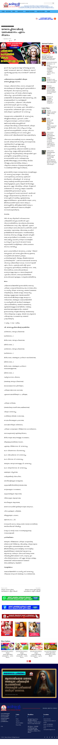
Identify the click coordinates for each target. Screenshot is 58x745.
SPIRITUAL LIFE (50, 96)
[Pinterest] (18, 581)
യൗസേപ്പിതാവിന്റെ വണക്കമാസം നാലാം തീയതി (50, 654)
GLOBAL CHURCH (50, 150)
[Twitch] (52, 737)
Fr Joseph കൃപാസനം (46, 54)
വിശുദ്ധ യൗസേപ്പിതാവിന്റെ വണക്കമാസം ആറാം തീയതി (32, 590)
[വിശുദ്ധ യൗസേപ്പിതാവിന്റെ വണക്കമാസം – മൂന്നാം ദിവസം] (36, 646)
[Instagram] (47, 737)
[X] (14, 581)
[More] (29, 38)
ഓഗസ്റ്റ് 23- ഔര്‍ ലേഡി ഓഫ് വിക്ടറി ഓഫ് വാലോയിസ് (52, 81)
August (48, 77)
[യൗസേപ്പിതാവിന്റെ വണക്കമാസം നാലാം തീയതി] (50, 646)
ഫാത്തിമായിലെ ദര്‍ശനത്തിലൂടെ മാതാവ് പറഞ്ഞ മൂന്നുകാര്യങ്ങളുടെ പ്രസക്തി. (51, 90)
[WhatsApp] (21, 581)
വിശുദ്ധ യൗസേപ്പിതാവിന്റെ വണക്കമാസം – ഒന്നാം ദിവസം (7, 655)
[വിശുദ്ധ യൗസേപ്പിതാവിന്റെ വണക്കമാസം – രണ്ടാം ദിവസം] (21, 646)
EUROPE (48, 118)
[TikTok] (50, 737)
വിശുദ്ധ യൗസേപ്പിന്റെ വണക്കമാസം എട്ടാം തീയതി (9, 590)
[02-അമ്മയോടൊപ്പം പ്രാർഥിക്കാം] (29, 683)
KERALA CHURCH (50, 132)
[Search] (53, 3)
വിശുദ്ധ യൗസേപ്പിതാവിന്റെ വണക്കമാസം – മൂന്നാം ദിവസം (36, 655)
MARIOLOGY (49, 85)
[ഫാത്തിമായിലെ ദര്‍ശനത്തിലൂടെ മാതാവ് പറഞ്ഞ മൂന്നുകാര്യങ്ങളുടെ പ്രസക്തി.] (44, 87)
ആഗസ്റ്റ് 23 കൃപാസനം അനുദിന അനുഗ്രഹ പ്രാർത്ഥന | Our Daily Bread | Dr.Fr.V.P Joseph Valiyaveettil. (49, 58)
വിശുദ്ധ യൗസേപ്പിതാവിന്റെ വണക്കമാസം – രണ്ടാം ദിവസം (22, 655)
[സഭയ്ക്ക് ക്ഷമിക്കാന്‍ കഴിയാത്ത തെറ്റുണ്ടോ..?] (44, 98)
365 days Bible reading (52, 62)
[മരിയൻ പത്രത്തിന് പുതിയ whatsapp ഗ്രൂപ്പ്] (44, 112)
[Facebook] (11, 581)
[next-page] (30, 661)
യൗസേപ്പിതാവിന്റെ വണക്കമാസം (7, 26)
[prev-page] (27, 661)
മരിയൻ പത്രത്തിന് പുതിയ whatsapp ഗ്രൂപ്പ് (51, 114)
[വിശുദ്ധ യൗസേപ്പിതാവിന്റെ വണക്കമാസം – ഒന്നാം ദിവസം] (7, 646)
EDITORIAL (49, 110)
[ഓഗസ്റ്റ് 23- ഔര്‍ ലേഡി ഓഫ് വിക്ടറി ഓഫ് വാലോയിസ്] (44, 79)
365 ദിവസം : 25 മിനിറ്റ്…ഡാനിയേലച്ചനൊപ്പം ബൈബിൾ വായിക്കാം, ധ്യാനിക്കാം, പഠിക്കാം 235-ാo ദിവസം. (52, 69)
